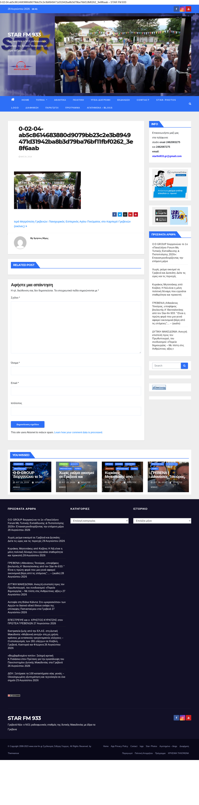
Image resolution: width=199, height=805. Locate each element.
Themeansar (13, 753)
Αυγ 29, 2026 (22, 482)
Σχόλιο (15, 297)
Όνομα (15, 363)
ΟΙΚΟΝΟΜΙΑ (130, 464)
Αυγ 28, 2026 (114, 482)
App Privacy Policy (119, 746)
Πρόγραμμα (72, 107)
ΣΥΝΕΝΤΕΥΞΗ (172, 464)
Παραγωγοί (52, 107)
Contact (143, 100)
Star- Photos (166, 100)
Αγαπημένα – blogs (100, 107)
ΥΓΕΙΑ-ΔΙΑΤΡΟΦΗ (100, 100)
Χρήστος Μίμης (41, 238)
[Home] (13, 100)
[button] (190, 103)
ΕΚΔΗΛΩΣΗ (123, 100)
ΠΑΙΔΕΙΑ (29, 464)
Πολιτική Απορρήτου (144, 753)
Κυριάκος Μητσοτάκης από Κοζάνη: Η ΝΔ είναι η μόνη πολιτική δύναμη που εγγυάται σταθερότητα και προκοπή (35, 552)
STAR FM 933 (24, 34)
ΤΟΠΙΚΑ (41, 100)
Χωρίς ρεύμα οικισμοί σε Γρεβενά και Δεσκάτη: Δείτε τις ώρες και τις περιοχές (169, 273)
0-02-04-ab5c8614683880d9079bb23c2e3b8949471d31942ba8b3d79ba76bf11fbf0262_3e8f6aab (76, 138)
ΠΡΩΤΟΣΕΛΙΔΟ (20, 469)
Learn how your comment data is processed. (78, 432)
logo (15, 107)
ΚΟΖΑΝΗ (119, 464)
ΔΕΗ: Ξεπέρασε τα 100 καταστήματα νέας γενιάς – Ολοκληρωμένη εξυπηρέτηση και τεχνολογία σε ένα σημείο (36, 677)
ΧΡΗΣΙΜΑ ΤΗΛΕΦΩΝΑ (178, 753)
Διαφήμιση (32, 107)
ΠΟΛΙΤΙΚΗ (78, 100)
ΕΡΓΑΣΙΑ (109, 464)
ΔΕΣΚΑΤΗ (74, 464)
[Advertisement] (93, 781)
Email (15, 383)
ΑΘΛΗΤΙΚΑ (60, 100)
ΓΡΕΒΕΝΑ (63, 464)
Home (25, 100)
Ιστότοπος (16, 403)
